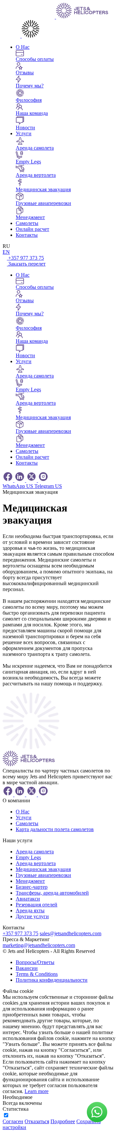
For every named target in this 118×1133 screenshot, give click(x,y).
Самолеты (27, 223)
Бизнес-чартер (32, 887)
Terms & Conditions (37, 974)
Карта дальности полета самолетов (55, 829)
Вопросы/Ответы (35, 962)
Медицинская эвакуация (43, 869)
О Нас (23, 47)
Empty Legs (28, 857)
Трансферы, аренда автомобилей (52, 893)
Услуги (23, 133)
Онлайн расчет (32, 229)
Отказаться (37, 1121)
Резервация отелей (36, 904)
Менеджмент (30, 881)
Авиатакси (28, 898)
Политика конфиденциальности (52, 980)
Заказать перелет (27, 264)
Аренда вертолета (36, 863)
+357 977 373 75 (26, 258)
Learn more (37, 1091)
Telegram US (48, 486)
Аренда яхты (30, 910)
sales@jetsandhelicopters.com (70, 933)
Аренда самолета (35, 851)
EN (6, 252)
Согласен (13, 1121)
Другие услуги (32, 916)
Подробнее (62, 1121)
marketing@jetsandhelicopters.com (39, 945)
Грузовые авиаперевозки (43, 875)
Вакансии (27, 968)
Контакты (27, 235)
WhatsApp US (18, 486)
